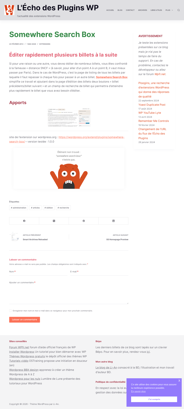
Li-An (56, 404)
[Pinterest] (84, 221)
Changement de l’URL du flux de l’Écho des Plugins (152, 133)
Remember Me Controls (153, 121)
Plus (168, 10)
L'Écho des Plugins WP (58, 7)
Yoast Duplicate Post (151, 104)
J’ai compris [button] (154, 399)
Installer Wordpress (21, 351)
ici (148, 351)
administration (18, 207)
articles (35, 207)
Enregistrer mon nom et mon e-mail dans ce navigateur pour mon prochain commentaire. (53, 311)
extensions (44, 44)
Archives (142, 10)
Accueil (110, 10)
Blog (120, 10)
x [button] (179, 380)
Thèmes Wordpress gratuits (27, 356)
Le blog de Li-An (106, 367)
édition (49, 207)
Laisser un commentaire (24, 319)
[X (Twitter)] (54, 221)
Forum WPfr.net (19, 347)
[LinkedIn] (113, 221)
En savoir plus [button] (138, 391)
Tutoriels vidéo (18, 360)
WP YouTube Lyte (149, 112)
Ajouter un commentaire (22, 282)
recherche (63, 207)
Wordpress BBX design (24, 370)
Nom (12, 271)
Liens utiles (156, 10)
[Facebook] (24, 221)
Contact (130, 10)
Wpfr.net (160, 74)
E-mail (74, 271)
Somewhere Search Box (112, 77)
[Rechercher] (179, 10)
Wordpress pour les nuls (24, 378)
